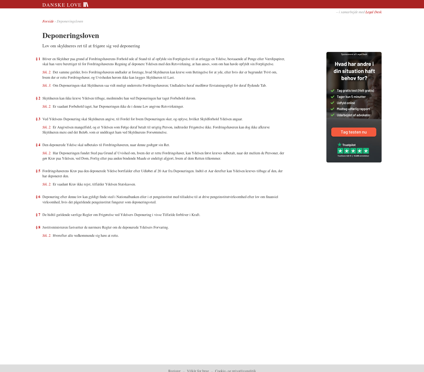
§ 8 (38, 227)
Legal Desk (373, 11)
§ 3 (38, 119)
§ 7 (38, 214)
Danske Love (62, 5)
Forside (48, 21)
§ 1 (38, 58)
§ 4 (38, 144)
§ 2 (38, 98)
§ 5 (38, 171)
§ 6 (38, 196)
